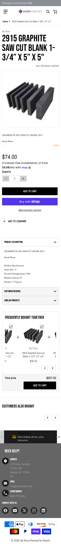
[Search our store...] (48, 11)
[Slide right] (52, 368)
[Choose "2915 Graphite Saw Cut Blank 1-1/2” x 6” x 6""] (42, 326)
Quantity (6, 171)
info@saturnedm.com (21, 486)
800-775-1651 (17, 496)
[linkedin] (43, 510)
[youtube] (15, 510)
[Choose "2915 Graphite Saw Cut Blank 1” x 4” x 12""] (11, 326)
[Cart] (55, 11)
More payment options (30, 210)
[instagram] (33, 510)
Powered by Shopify (40, 540)
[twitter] (24, 510)
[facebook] (5, 510)
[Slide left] (45, 368)
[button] (5, 11)
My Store (25, 540)
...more (55, 145)
